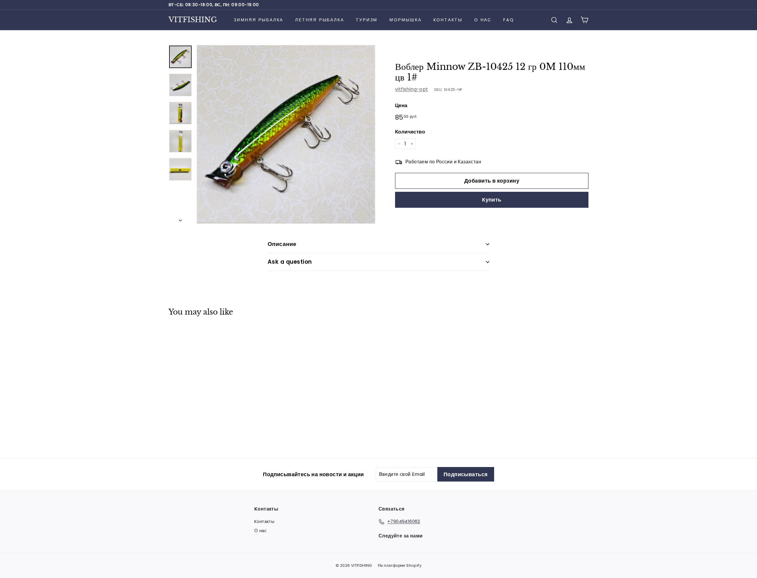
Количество (410, 131)
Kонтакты (448, 20)
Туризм (367, 20)
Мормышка (405, 20)
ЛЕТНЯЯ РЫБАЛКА (319, 20)
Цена (401, 105)
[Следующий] (180, 219)
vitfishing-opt (411, 89)
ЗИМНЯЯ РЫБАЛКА (258, 20)
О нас (482, 20)
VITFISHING (193, 19)
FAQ (508, 20)
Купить (492, 200)
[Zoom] (286, 134)
